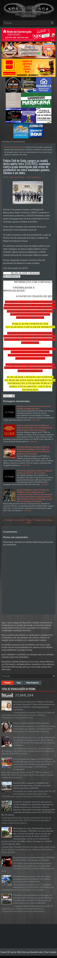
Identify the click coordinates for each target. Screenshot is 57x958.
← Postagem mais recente (13, 520)
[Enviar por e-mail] (4, 395)
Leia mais (36, 420)
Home (6, 147)
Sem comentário (34, 177)
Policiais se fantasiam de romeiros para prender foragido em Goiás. (33, 407)
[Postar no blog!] (7, 395)
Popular (7, 683)
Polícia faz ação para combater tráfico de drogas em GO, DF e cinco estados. (34, 471)
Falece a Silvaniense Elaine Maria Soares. (31, 723)
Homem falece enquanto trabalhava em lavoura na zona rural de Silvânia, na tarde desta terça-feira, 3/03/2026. (32, 786)
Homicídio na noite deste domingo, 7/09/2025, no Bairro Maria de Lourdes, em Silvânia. (34, 859)
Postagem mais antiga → (44, 520)
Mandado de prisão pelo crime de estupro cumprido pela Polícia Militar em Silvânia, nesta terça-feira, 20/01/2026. (32, 879)
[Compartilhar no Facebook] (13, 395)
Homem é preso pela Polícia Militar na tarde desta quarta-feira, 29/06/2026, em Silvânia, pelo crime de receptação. (34, 427)
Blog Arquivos (32, 683)
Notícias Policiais (17, 147)
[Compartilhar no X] (10, 395)
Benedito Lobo (36, 952)
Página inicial (29, 521)
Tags (19, 683)
